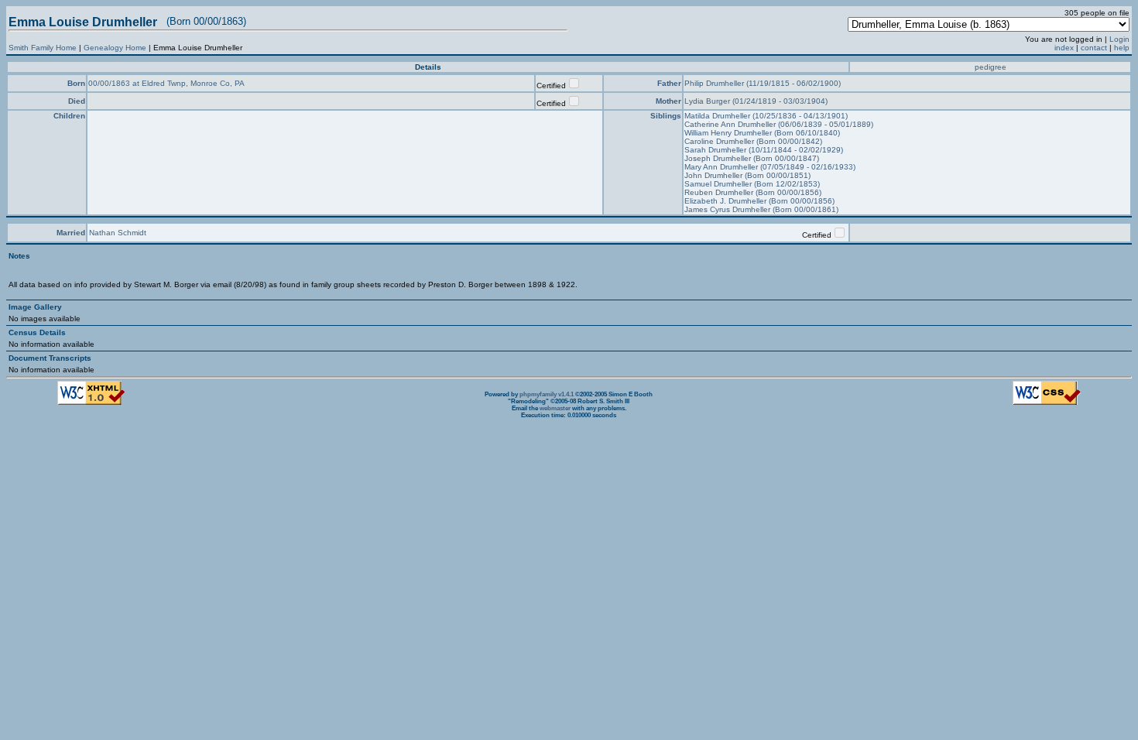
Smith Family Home (43, 47)
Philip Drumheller (715, 83)
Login (1119, 39)
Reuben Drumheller (720, 192)
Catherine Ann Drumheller (731, 124)
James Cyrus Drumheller (728, 209)
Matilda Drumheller (718, 115)
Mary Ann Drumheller (722, 167)
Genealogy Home (115, 47)
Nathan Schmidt (117, 232)
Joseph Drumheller (718, 158)
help (1121, 47)
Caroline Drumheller (720, 141)
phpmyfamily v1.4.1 (546, 394)
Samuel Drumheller (719, 184)
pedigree (990, 67)
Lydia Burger (708, 101)
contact (1094, 47)
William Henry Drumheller (729, 132)
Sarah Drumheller (716, 150)
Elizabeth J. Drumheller (726, 201)
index (1064, 47)
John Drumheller (714, 175)
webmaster (555, 408)
